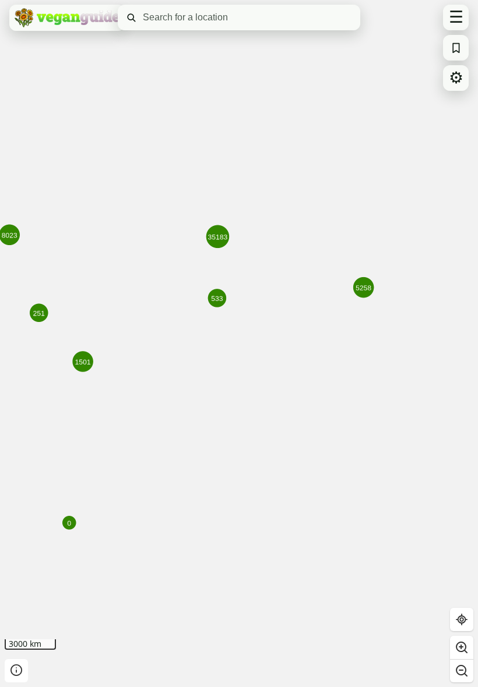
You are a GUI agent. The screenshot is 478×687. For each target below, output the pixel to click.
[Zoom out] (461, 670)
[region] (239, 343)
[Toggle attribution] (16, 670)
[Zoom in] (461, 647)
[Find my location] (461, 619)
